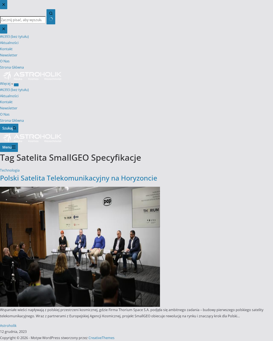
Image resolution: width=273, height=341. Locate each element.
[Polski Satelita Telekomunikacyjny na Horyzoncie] (80, 189)
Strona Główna (12, 120)
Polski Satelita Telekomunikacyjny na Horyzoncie (78, 177)
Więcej (5, 83)
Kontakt (6, 102)
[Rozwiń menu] (16, 84)
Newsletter (8, 108)
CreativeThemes (102, 337)
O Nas (5, 114)
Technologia (10, 170)
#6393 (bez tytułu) (14, 89)
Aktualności (9, 96)
